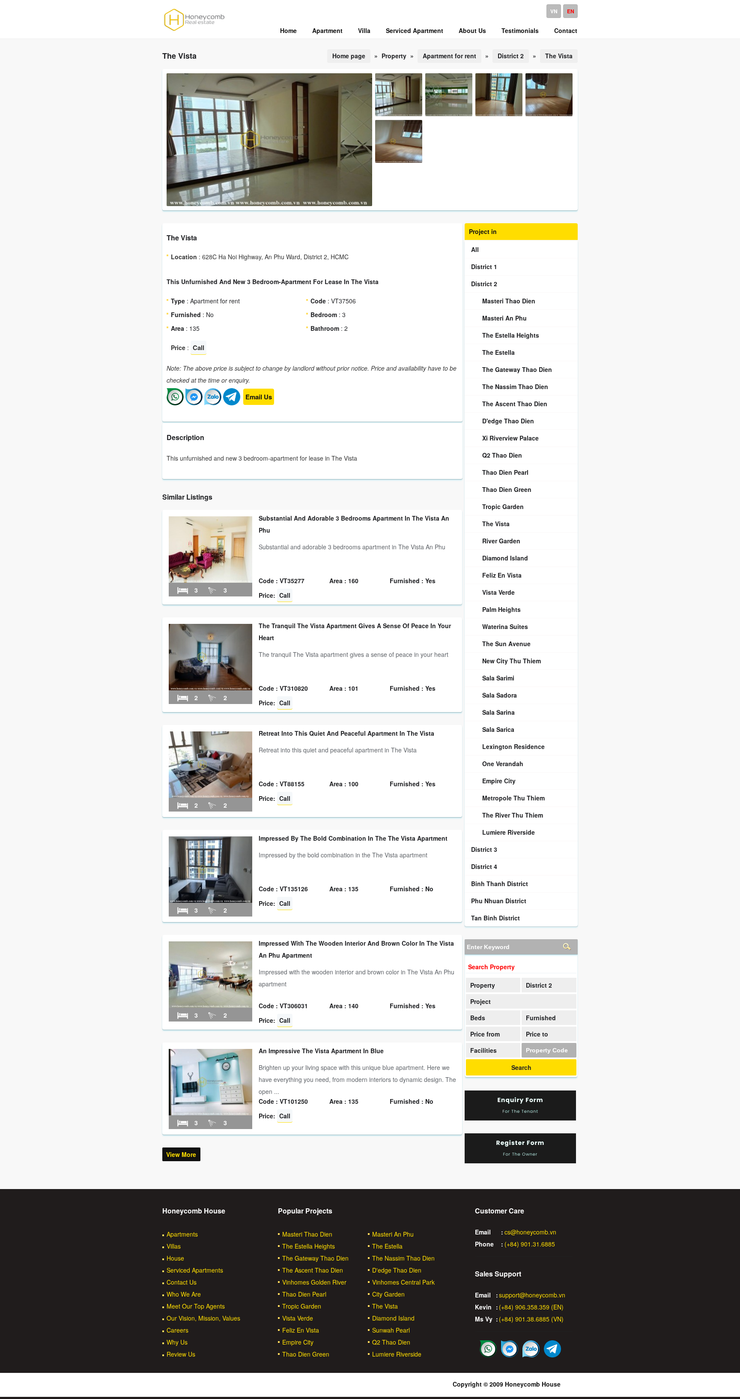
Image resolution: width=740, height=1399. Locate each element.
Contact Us (182, 1282)
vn (554, 11)
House (175, 1258)
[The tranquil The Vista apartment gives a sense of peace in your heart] (210, 687)
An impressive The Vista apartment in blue (321, 1050)
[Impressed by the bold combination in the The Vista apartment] (210, 900)
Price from (485, 1034)
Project (480, 1001)
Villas (174, 1246)
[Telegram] (231, 402)
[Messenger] (194, 402)
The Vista (559, 55)
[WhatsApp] (175, 402)
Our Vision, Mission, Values (203, 1318)
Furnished (541, 1017)
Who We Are (184, 1294)
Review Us (181, 1354)
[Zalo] (212, 402)
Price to (537, 1034)
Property (482, 985)
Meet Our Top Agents (196, 1306)
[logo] (194, 30)
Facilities (483, 1050)
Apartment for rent (449, 55)
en (570, 11)
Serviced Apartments (195, 1270)
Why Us (177, 1342)
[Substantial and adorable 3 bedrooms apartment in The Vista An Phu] (210, 580)
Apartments (182, 1234)
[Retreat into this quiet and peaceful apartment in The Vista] (210, 795)
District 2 (511, 55)
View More (181, 1154)
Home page (348, 55)
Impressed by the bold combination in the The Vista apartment (353, 838)
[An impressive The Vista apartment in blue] (210, 1112)
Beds (477, 1017)
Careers (177, 1330)
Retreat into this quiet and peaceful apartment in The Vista (346, 733)
